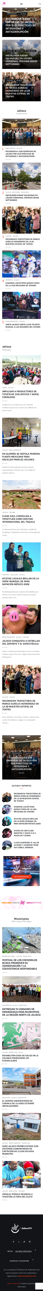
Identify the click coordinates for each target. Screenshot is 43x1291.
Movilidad (20, 51)
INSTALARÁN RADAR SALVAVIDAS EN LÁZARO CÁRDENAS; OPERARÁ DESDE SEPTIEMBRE (21, 60)
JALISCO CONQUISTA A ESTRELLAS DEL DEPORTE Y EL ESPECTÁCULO (21, 642)
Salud (20, 1052)
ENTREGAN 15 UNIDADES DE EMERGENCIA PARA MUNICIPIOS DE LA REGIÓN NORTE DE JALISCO (21, 1012)
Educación (6, 1097)
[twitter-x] (18, 1241)
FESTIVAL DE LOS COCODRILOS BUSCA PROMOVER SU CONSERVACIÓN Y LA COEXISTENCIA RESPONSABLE (19, 964)
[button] (19, 777)
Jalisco (23, 14)
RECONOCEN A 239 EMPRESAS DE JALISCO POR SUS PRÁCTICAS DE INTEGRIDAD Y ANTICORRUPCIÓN (21, 25)
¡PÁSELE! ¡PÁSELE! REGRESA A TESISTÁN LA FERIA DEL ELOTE (17, 1195)
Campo (4, 387)
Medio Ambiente (15, 450)
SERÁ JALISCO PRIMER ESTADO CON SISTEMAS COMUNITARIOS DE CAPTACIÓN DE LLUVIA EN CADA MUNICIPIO (20, 1150)
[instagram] (29, 1241)
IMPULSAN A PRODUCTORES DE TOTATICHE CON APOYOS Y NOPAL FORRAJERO (20, 394)
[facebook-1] (13, 1241)
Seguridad (31, 51)
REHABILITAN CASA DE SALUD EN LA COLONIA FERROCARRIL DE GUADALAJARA (20, 1058)
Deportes (9, 280)
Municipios (27, 956)
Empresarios (12, 14)
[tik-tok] (24, 1241)
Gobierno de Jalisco (10, 1005)
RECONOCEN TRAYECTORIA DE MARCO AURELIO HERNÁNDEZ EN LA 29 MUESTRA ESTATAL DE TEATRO (20, 91)
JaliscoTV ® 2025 (13, 1283)
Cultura (10, 80)
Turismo (12, 512)
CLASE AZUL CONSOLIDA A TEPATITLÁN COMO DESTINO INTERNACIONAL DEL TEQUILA (18, 519)
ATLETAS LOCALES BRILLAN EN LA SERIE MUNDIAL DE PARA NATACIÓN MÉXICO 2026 (20, 581)
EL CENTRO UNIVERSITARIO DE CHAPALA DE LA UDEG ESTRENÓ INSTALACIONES (18, 1103)
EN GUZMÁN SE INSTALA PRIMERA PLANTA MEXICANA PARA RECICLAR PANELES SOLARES (21, 456)
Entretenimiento (12, 321)
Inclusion (14, 575)
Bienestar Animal (8, 956)
